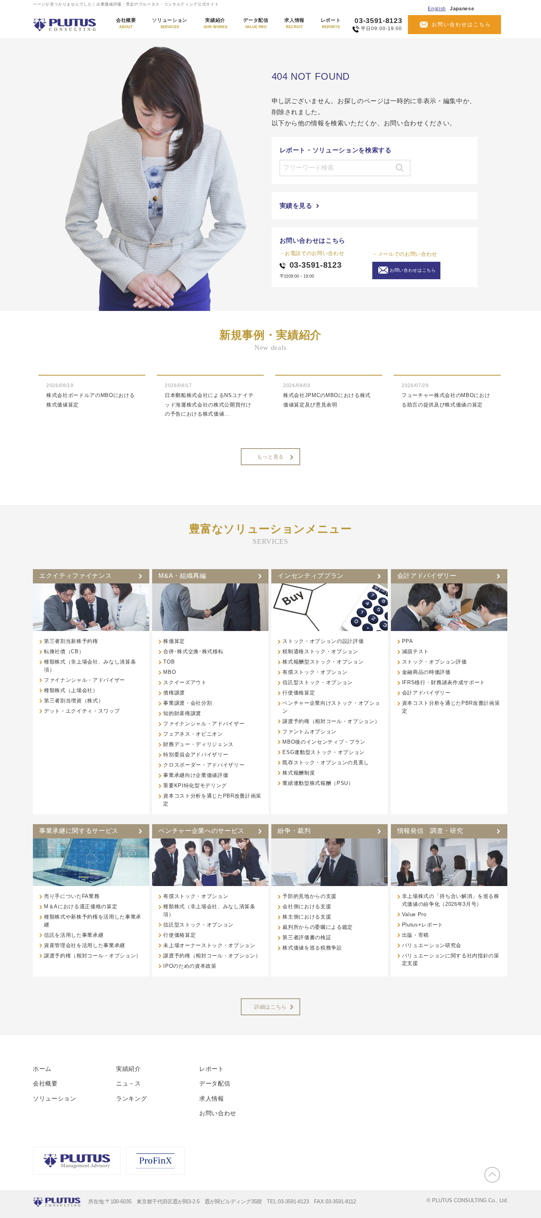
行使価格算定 (298, 693)
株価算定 (174, 641)
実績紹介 (215, 23)
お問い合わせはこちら (461, 24)
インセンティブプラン (311, 575)
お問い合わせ (217, 1113)
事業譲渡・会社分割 (187, 703)
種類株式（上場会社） (71, 690)
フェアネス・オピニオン (193, 734)
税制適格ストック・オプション (320, 651)
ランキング (131, 1098)
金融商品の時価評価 (426, 672)
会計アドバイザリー (427, 575)
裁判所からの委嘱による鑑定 (317, 927)
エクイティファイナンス (75, 575)
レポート (331, 23)
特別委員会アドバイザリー (195, 755)
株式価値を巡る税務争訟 (312, 948)
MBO (169, 672)
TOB (169, 662)
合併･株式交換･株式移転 (193, 651)
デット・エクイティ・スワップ (82, 711)
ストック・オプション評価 (434, 662)
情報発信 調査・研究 (430, 830)
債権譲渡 (174, 693)
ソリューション (169, 23)
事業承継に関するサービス (78, 830)
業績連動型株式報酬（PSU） (317, 783)
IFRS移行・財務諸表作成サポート (443, 682)
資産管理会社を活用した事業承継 (84, 945)
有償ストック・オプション (314, 672)
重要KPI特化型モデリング (195, 785)
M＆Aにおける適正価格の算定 (80, 906)
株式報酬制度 (298, 773)
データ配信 (255, 23)
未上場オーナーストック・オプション (209, 945)
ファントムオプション (309, 732)
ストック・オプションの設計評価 (323, 641)
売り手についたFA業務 (71, 896)
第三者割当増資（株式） (73, 701)
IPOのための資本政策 (189, 966)
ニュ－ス (128, 1083)
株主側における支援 (306, 917)
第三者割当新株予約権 (71, 641)
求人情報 (294, 23)
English (437, 9)
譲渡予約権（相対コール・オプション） (331, 721)
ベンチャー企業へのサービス (201, 830)
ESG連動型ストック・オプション (323, 752)
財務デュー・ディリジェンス (198, 744)
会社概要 (126, 23)
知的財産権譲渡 (182, 713)
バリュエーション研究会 (431, 945)
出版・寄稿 (415, 935)
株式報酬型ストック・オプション (323, 662)
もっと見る (270, 457)
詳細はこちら (270, 1007)
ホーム (42, 1068)
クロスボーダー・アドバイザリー (203, 765)
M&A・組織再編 (182, 575)
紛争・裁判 (294, 830)
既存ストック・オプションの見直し (325, 762)
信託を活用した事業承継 (73, 935)
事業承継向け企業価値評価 (195, 775)
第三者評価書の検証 (306, 937)
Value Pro (414, 914)
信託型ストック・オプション (317, 682)
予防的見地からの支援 (309, 896)
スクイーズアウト (184, 682)
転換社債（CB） (64, 651)
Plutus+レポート (422, 925)
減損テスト (415, 651)
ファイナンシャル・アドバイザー (84, 680)
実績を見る (296, 205)
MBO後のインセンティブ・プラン (324, 742)
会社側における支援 (306, 906)
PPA (407, 641)
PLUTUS (65, 24)
